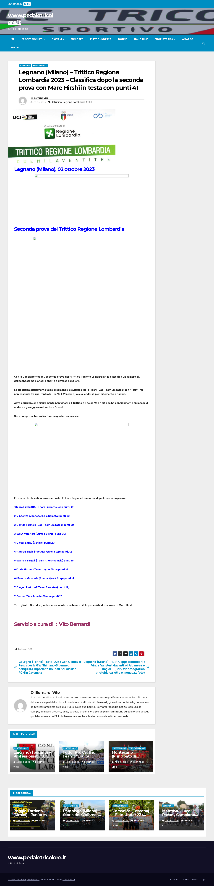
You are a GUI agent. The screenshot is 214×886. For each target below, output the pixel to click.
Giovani (57, 39)
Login (203, 879)
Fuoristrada (164, 39)
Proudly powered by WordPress (23, 879)
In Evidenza (25, 65)
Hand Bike (141, 39)
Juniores (77, 39)
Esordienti (168, 806)
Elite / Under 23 (71, 806)
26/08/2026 (23, 820)
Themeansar (69, 879)
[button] (203, 43)
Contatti (174, 879)
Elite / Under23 (100, 39)
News (195, 879)
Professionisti (32, 39)
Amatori (188, 39)
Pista (15, 47)
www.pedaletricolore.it (37, 857)
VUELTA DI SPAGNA (137, 748)
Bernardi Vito (41, 98)
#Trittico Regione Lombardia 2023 (72, 102)
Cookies (185, 879)
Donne (122, 39)
